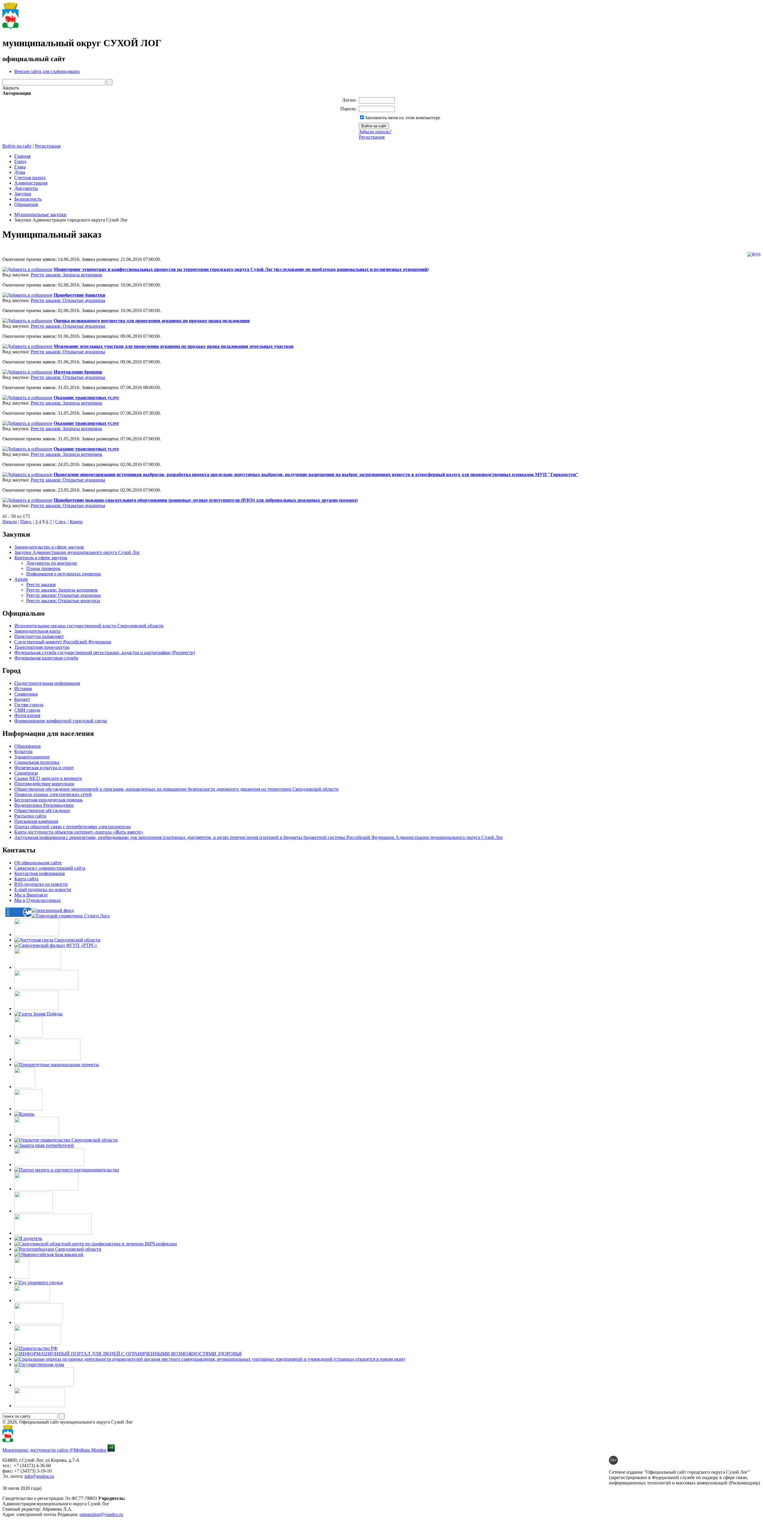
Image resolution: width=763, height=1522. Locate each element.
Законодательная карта (37, 631)
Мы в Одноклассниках (37, 900)
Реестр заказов (41, 584)
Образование (27, 746)
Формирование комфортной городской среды (60, 720)
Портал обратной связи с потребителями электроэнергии (72, 826)
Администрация (30, 182)
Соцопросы (26, 772)
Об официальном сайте (38, 862)
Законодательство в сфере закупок (49, 546)
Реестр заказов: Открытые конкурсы (63, 600)
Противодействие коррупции (44, 783)
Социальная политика (36, 762)
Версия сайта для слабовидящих (47, 71)
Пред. (26, 521)
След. (60, 521)
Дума (19, 172)
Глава (20, 166)
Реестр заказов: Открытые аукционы (68, 300)
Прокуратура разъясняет (39, 636)
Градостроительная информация (47, 683)
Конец (76, 521)
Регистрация (371, 137)
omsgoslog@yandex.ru (101, 1514)
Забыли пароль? (375, 131)
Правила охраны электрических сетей (53, 794)
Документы (26, 188)
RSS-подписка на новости (41, 884)
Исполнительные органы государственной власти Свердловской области (89, 625)
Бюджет (22, 699)
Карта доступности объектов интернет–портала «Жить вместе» (78, 831)
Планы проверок (43, 568)
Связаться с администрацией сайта (49, 868)
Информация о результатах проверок (63, 573)
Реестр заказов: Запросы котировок (66, 274)
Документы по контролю (51, 563)
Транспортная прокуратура (41, 647)
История (23, 688)
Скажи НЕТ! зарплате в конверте (48, 778)
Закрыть (10, 87)
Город (20, 161)
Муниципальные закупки (40, 214)
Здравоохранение (32, 756)
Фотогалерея (27, 715)
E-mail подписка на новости (42, 889)
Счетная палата (30, 177)
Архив (21, 579)
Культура (23, 751)
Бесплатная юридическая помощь (48, 799)
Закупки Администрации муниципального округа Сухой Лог (77, 552)
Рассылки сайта (30, 815)
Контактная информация (39, 873)
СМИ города (27, 710)
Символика (26, 693)
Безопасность (27, 199)
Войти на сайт (17, 145)
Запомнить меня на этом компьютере (402, 117)
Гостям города (28, 704)
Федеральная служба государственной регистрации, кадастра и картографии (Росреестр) (104, 652)
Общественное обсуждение (42, 810)
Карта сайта (26, 878)
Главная (22, 156)
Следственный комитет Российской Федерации (62, 641)
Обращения (26, 204)
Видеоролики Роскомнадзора (44, 805)
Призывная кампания (36, 821)
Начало (9, 521)
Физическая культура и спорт (44, 767)
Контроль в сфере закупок (40, 557)
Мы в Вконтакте (31, 894)
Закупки (22, 193)
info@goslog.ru (39, 1476)
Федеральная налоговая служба (46, 657)
